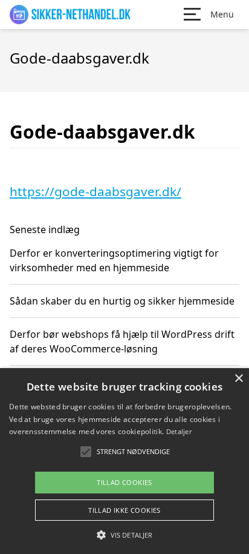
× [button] (238, 378)
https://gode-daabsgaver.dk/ (95, 191)
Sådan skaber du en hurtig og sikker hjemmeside (122, 301)
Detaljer (179, 431)
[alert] (124, 461)
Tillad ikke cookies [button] (124, 510)
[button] (124, 535)
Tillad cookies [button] (124, 482)
